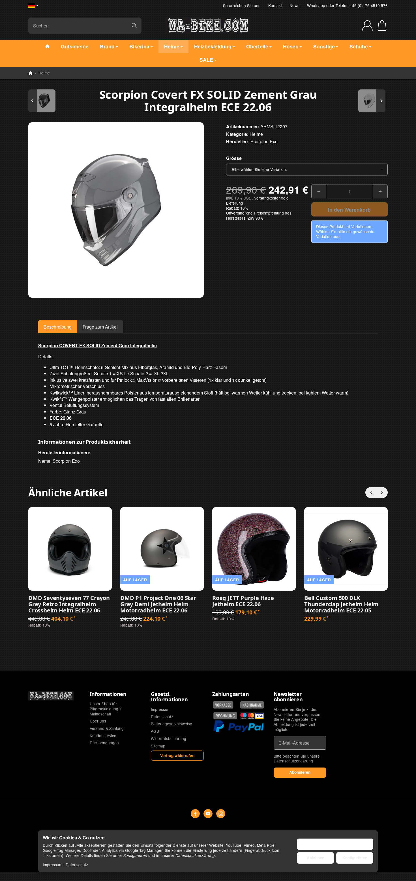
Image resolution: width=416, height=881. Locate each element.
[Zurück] (371, 492)
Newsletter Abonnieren (288, 697)
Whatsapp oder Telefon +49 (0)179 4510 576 (347, 5)
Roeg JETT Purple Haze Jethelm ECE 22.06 (243, 601)
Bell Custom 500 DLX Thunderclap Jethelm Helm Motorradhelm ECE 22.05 (341, 604)
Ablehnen (315, 857)
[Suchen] (134, 26)
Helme (256, 134)
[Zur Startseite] (208, 25)
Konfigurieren (354, 857)
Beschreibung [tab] (58, 326)
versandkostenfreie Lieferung (257, 200)
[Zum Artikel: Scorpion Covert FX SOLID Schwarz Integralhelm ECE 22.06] (45, 100)
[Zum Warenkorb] (382, 25)
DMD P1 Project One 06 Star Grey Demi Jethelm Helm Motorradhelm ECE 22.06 (158, 604)
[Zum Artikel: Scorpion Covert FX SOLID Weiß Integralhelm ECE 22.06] (371, 100)
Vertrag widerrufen (177, 755)
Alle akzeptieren (335, 844)
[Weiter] (382, 492)
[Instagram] (220, 813)
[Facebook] (195, 813)
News (294, 5)
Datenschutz (77, 864)
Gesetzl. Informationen (169, 697)
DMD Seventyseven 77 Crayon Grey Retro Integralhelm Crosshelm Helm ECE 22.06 (69, 604)
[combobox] (307, 169)
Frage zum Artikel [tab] (100, 326)
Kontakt (275, 5)
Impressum (52, 864)
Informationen (108, 694)
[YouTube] (208, 813)
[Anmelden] (367, 25)
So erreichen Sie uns (241, 5)
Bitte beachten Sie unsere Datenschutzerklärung (297, 758)
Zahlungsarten (230, 694)
